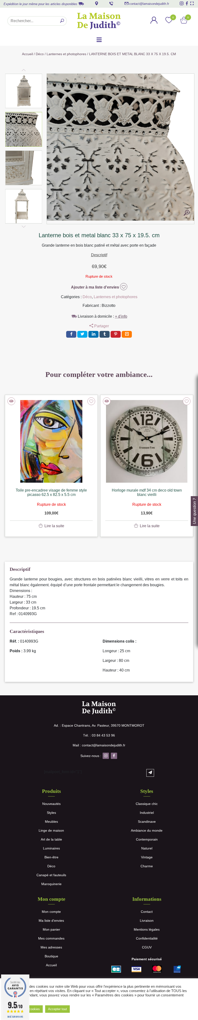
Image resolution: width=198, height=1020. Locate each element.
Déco (40, 54)
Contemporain (147, 839)
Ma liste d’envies (51, 920)
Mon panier (51, 929)
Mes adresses (51, 947)
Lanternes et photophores (66, 54)
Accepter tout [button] (57, 1009)
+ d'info (121, 316)
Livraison (147, 920)
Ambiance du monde (147, 830)
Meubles (51, 821)
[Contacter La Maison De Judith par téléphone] (111, 3)
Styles (51, 813)
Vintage (147, 857)
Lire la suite (54, 526)
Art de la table (51, 839)
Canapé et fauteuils (51, 875)
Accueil (27, 54)
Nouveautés (51, 804)
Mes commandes (51, 938)
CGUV (147, 947)
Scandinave (147, 821)
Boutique (51, 956)
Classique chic (147, 804)
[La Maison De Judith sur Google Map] (96, 3)
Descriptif (99, 255)
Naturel (146, 848)
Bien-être (51, 857)
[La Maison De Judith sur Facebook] (187, 3)
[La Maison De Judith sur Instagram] (181, 3)
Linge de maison (51, 830)
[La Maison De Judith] (99, 21)
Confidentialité (147, 938)
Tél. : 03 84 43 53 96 (99, 735)
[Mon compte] (154, 21)
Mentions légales (147, 929)
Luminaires (51, 848)
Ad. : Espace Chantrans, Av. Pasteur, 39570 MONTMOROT (99, 725)
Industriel (147, 813)
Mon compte (51, 912)
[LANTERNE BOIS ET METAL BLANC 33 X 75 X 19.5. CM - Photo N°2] (186, 213)
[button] (23, 91)
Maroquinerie (51, 884)
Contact (147, 912)
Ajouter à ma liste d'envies (95, 287)
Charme (147, 866)
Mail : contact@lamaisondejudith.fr (99, 745)
